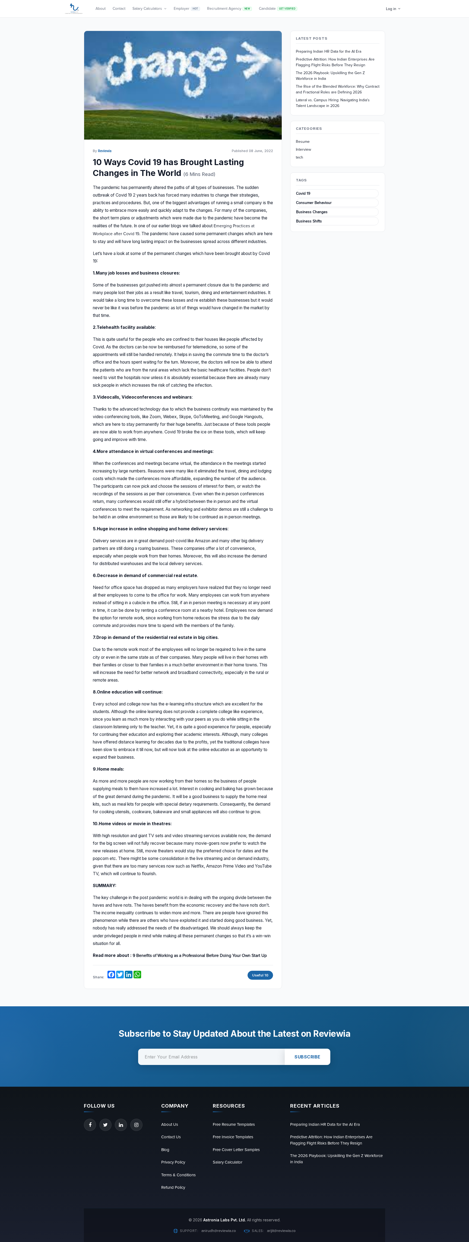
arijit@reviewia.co (281, 1230)
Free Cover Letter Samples (236, 1149)
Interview (303, 149)
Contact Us (171, 1136)
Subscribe (307, 1057)
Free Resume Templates (234, 1124)
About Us (169, 1124)
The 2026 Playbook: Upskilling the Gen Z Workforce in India (330, 76)
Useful (260, 975)
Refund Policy (173, 1187)
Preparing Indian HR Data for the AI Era (328, 51)
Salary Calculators (147, 8)
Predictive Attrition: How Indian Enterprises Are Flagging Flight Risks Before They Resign (335, 62)
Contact (119, 8)
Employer (186, 8)
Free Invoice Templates (233, 1136)
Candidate (277, 8)
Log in (391, 9)
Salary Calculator (227, 1162)
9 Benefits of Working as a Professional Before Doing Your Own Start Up (200, 955)
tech (299, 157)
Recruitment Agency (228, 8)
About (101, 8)
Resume (303, 141)
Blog (165, 1149)
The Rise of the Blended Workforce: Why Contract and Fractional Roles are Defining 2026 (337, 89)
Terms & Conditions (178, 1174)
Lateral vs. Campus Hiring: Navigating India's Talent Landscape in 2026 (333, 103)
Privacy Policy (173, 1162)
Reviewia (105, 151)
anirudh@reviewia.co (218, 1230)
